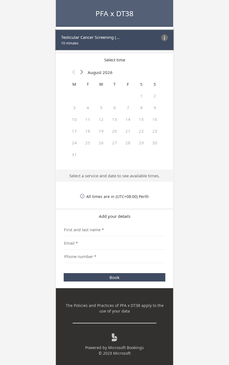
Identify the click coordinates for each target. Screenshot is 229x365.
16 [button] (154, 119)
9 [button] (155, 107)
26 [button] (101, 142)
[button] (74, 72)
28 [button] (127, 142)
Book (114, 277)
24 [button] (74, 142)
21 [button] (127, 131)
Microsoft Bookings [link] (126, 347)
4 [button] (88, 107)
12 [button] (101, 119)
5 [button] (101, 107)
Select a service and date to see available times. (114, 175)
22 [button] (141, 131)
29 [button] (141, 142)
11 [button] (87, 119)
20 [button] (114, 131)
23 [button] (154, 131)
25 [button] (87, 142)
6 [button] (114, 107)
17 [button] (74, 131)
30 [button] (154, 142)
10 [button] (74, 119)
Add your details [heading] (114, 216)
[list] (114, 40)
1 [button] (141, 96)
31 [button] (74, 154)
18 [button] (87, 131)
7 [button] (128, 107)
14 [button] (127, 119)
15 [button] (141, 119)
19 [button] (101, 131)
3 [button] (74, 107)
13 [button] (114, 119)
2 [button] (155, 96)
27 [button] (114, 142)
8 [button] (141, 107)
